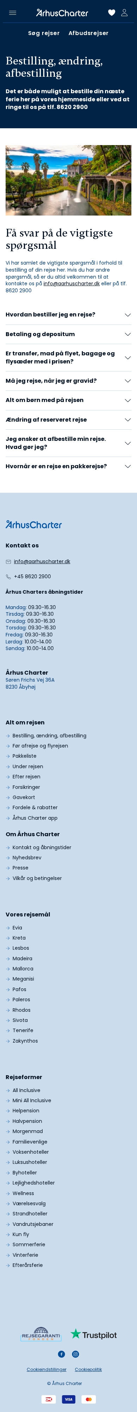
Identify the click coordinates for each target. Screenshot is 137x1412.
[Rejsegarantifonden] (41, 1334)
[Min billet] (124, 12)
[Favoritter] (111, 12)
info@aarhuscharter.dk (72, 283)
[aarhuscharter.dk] (34, 524)
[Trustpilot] (93, 1333)
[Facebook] (61, 1354)
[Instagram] (75, 1354)
